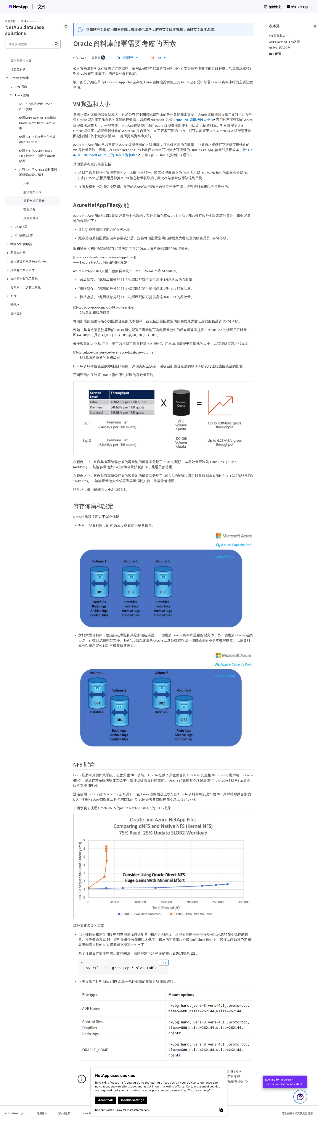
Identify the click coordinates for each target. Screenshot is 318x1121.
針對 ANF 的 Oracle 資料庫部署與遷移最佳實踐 (38, 172)
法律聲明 (16, 313)
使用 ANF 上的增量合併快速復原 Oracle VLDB (37, 139)
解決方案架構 (32, 192)
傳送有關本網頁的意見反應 (297, 1113)
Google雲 (21, 227)
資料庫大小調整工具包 (25, 287)
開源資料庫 (18, 253)
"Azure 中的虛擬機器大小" (192, 119)
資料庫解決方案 (21, 61)
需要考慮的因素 (34, 201)
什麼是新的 (18, 69)
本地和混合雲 (24, 235)
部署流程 (29, 209)
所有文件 (10, 21)
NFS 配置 (275, 54)
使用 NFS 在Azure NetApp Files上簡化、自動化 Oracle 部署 (37, 156)
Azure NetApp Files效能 (284, 42)
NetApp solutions (30, 21)
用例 (26, 183)
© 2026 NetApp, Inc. (15, 1113)
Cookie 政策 (87, 1113)
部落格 (14, 305)
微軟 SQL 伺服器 (21, 244)
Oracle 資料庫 (19, 78)
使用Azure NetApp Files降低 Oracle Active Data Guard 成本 (37, 123)
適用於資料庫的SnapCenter (28, 261)
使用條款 (42, 1113)
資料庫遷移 (31, 218)
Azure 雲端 (22, 95)
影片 (13, 296)
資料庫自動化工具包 (24, 279)
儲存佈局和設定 (279, 48)
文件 (42, 6)
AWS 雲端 (21, 86)
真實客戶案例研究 (22, 270)
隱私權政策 (64, 1113)
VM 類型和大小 (279, 36)
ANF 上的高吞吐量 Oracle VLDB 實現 (35, 106)
